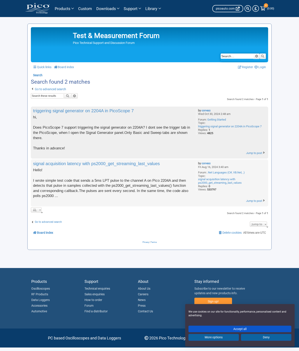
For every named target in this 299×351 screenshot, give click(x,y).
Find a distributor (96, 311)
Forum (88, 305)
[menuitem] (260, 67)
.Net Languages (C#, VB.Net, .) (226, 172)
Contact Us (145, 311)
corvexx (206, 110)
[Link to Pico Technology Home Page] (37, 8)
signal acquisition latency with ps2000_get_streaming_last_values (220, 181)
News (142, 300)
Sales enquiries (94, 294)
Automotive (39, 311)
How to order (93, 300)
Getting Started (216, 119)
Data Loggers (40, 300)
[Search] (247, 8)
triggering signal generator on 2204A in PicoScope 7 (230, 126)
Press (142, 305)
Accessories (39, 305)
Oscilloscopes (40, 288)
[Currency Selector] (255, 8)
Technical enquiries (97, 288)
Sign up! (213, 301)
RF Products (39, 294)
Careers (143, 294)
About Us (144, 288)
